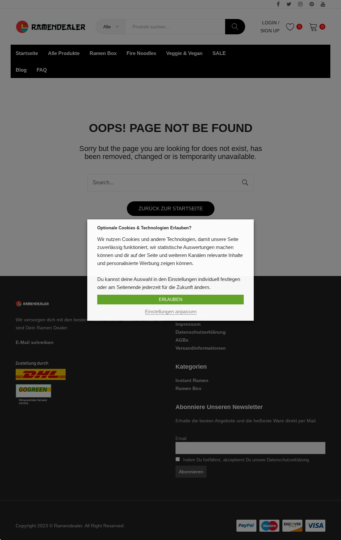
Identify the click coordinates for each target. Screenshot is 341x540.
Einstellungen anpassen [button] (170, 311)
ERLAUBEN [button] (170, 299)
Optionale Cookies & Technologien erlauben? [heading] (144, 227)
